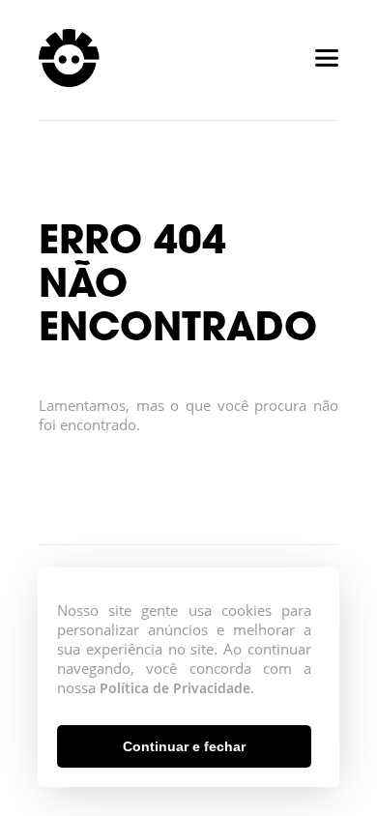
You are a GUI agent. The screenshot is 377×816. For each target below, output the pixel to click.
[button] (184, 746)
